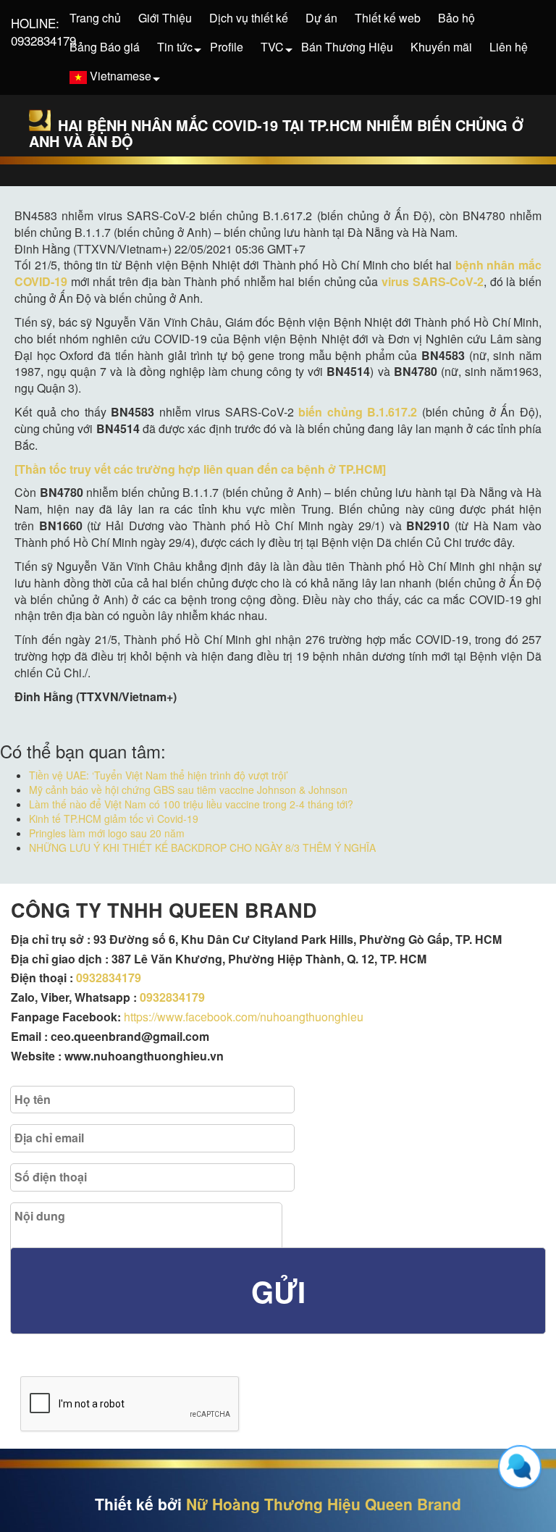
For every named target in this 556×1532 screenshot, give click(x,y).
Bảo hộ (456, 17)
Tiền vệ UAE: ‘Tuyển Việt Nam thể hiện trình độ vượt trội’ (158, 775)
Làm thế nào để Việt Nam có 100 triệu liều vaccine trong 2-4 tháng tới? (191, 804)
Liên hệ (508, 46)
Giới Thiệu (165, 17)
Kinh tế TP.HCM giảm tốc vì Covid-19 (113, 818)
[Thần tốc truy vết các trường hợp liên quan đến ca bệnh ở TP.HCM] (200, 469)
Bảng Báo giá (105, 46)
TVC (272, 46)
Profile (226, 46)
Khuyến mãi (441, 46)
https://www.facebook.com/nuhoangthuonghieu (243, 1016)
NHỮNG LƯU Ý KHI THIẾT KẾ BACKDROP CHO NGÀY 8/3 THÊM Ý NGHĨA (202, 847)
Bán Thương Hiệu (347, 46)
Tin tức (175, 46)
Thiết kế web (388, 17)
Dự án (321, 17)
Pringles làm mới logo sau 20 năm (107, 833)
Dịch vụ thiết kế (248, 17)
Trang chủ (95, 17)
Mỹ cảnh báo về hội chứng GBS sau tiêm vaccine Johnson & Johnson (188, 789)
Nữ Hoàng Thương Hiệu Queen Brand (323, 1504)
